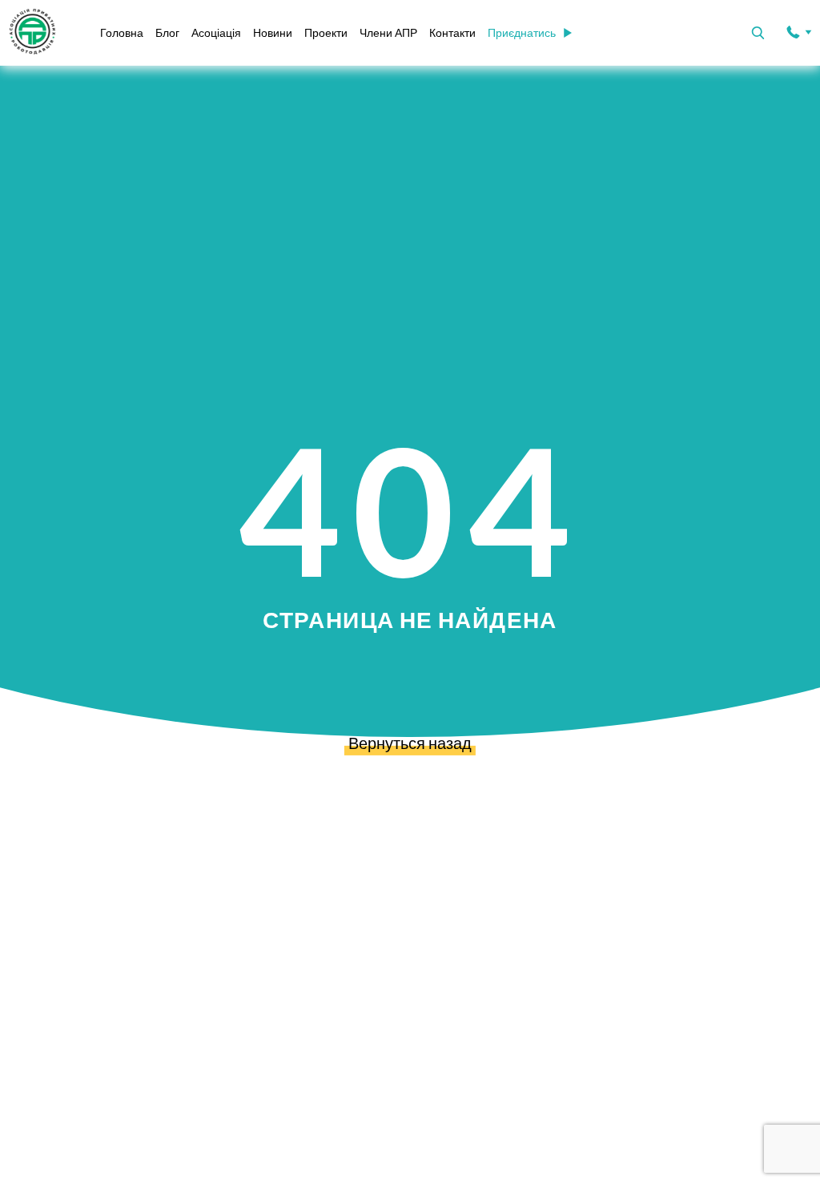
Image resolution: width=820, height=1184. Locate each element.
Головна (121, 32)
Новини (272, 32)
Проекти (326, 32)
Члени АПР (388, 32)
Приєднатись (522, 32)
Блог (167, 32)
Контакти (452, 32)
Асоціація (216, 32)
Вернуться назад (410, 742)
